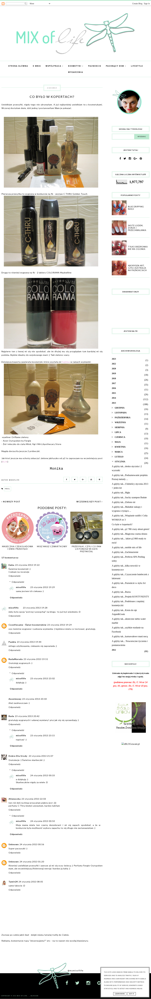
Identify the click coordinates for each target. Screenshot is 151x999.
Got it (131, 994)
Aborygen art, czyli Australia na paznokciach (137, 267)
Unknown (14, 844)
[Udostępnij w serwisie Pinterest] (99, 479)
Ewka (11, 565)
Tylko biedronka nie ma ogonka (138, 248)
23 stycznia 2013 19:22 (27, 565)
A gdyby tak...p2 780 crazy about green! (130, 529)
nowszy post (11, 502)
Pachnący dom (115, 66)
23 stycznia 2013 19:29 (42, 587)
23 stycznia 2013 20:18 (34, 699)
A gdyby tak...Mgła (121, 492)
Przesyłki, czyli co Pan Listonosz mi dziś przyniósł (86, 549)
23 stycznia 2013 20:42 (27, 716)
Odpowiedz (14, 576)
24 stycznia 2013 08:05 (31, 881)
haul (7, 489)
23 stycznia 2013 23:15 (42, 735)
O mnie (37, 66)
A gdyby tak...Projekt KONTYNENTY (130, 596)
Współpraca (54, 66)
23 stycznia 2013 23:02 (42, 678)
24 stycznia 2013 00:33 (42, 775)
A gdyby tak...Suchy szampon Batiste (129, 497)
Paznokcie (94, 66)
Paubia (12, 642)
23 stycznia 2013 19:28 (35, 607)
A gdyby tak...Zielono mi (123, 502)
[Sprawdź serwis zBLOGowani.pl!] (131, 744)
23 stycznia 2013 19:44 (29, 642)
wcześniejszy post (89, 502)
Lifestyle (137, 66)
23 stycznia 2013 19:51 (36, 659)
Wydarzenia (75, 72)
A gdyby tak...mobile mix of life (127, 547)
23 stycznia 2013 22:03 (34, 799)
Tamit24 (13, 881)
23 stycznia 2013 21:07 (41, 756)
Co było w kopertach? (122, 524)
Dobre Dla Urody (18, 756)
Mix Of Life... (23, 995)
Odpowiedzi (18, 582)
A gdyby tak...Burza (121, 592)
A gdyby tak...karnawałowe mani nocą (130, 636)
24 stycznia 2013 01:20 (32, 861)
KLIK (5, 461)
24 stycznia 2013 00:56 (32, 844)
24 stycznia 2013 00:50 (42, 821)
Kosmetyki (75, 66)
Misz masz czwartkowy (52, 546)
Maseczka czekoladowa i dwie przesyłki (17, 547)
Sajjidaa (66, 362)
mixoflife (21, 587)
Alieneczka (15, 799)
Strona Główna (18, 66)
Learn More (120, 994)
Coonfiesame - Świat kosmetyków (27, 625)
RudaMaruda (16, 659)
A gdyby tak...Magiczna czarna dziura (129, 534)
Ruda (11, 716)
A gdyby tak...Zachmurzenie (125, 552)
